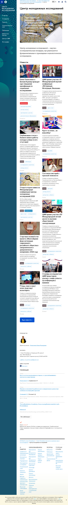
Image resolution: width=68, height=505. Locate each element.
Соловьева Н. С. (24, 394)
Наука (40, 447)
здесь (35, 498)
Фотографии (5, 42)
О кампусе (23, 448)
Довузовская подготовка (32, 464)
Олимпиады (31, 467)
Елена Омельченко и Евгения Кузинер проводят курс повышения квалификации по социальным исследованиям (30, 85)
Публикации (5, 30)
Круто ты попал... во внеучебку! (50, 131)
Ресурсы (49, 447)
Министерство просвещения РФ (59, 462)
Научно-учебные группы (40, 460)
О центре (5, 15)
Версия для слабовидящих (23, 487)
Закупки (22, 474)
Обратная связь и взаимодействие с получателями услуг (33, 489)
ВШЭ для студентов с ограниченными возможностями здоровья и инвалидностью (24, 480)
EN (55, 1)
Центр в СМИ (6, 38)
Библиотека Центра (5, 34)
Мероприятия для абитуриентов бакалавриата (32, 452)
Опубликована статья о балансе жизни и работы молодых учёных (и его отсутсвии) (29, 138)
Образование (33, 447)
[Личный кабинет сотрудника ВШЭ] (62, 2)
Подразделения (24, 461)
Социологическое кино (7, 26)
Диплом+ (31, 477)
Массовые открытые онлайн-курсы (59, 467)
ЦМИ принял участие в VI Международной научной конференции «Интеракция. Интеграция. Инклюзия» (51, 83)
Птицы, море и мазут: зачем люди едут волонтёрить (28, 288)
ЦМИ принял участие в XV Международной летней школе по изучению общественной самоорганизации (52, 218)
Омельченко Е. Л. (24, 380)
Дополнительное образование (33, 480)
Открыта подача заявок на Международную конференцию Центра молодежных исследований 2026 (30, 191)
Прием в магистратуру (32, 474)
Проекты (4, 22)
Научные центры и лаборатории (41, 455)
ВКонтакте (24, 366)
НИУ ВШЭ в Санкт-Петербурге (27, 441)
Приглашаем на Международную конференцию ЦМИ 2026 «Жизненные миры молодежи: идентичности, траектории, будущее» (39, 24)
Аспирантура (32, 483)
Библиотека (49, 449)
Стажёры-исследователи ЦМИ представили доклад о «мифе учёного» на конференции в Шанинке (52, 278)
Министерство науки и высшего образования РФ (59, 455)
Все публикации (25, 417)
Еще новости (26, 320)
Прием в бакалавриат (32, 470)
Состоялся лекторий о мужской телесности (50, 174)
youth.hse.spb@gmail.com (32, 359)
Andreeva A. (23, 409)
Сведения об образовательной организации (24, 453)
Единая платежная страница (22, 492)
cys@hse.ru (22, 359)
